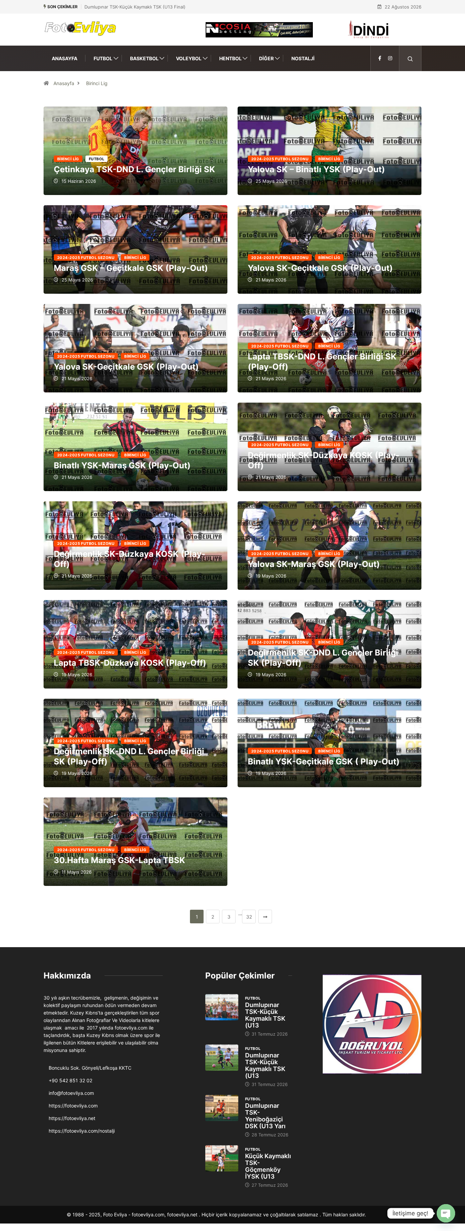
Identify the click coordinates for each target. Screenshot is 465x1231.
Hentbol (230, 58)
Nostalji (303, 58)
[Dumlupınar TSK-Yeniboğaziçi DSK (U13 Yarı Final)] (221, 1108)
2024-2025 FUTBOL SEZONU (279, 159)
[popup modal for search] (410, 58)
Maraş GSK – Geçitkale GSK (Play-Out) (131, 268)
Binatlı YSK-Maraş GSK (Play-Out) (122, 465)
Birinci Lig (97, 83)
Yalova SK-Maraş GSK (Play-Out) (314, 564)
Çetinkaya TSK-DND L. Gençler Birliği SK (134, 169)
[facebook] (379, 58)
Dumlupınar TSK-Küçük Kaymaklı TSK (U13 (265, 1015)
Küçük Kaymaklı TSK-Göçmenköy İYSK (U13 (268, 1166)
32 (249, 917)
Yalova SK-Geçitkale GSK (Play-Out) (320, 268)
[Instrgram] (390, 58)
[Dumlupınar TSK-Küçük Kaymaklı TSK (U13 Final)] (221, 1007)
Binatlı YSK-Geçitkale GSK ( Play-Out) (324, 761)
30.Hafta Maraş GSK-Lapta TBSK (119, 860)
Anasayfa (64, 58)
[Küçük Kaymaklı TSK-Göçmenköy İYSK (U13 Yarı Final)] (221, 1158)
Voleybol (189, 58)
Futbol (103, 58)
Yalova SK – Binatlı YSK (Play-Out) (316, 169)
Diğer (266, 58)
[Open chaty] (446, 1213)
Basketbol (144, 58)
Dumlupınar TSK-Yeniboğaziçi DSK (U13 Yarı (265, 1116)
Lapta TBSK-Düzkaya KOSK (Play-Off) (130, 663)
